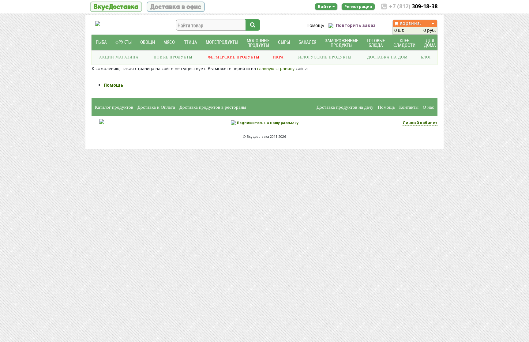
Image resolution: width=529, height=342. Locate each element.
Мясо (169, 42)
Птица (190, 42)
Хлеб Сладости (404, 43)
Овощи (147, 42)
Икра (278, 57)
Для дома (430, 43)
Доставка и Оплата (156, 107)
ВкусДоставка (116, 7)
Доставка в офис (175, 7)
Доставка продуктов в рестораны (212, 107)
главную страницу (276, 68)
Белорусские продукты (324, 57)
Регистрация (358, 6)
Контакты (408, 107)
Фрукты (123, 42)
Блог (426, 57)
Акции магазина (119, 57)
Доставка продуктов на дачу (345, 107)
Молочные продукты (258, 43)
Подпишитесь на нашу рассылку (267, 122)
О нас (428, 107)
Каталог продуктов (114, 107)
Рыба (101, 42)
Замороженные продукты (341, 43)
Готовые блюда (376, 43)
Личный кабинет (420, 122)
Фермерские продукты (233, 57)
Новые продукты (173, 57)
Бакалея (307, 42)
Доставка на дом (387, 57)
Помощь (315, 25)
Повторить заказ (356, 25)
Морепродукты (222, 42)
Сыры (284, 42)
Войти (325, 6)
